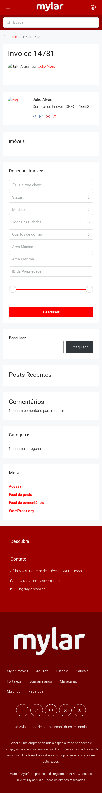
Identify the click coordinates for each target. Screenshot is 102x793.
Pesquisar (51, 312)
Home (12, 37)
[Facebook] (22, 710)
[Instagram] (36, 710)
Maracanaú (69, 681)
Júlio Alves (46, 66)
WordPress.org (21, 511)
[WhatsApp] (65, 710)
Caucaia (82, 671)
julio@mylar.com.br (30, 589)
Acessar (16, 486)
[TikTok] (80, 710)
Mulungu (14, 691)
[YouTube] (51, 710)
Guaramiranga (40, 681)
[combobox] (51, 197)
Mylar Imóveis (17, 671)
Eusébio (62, 671)
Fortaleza (14, 681)
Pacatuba (36, 691)
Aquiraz (42, 671)
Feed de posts (20, 494)
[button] (51, 298)
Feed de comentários (26, 503)
